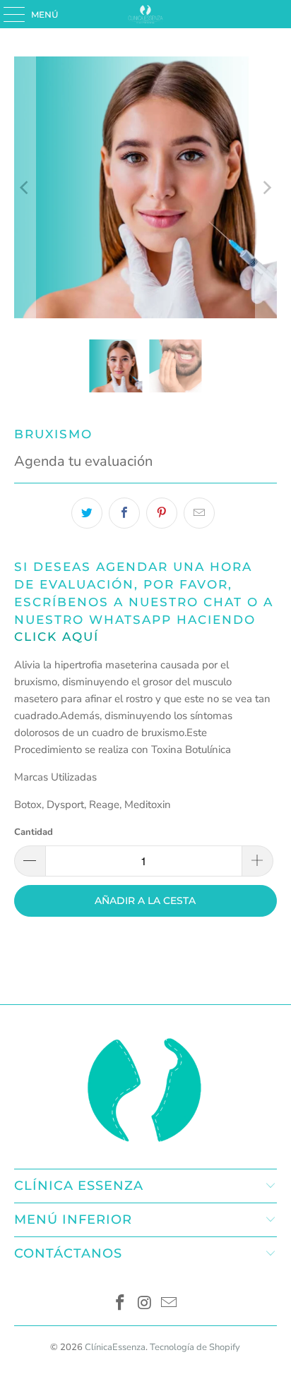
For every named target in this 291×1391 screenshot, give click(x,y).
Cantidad (33, 832)
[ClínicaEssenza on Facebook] (120, 1304)
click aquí (56, 637)
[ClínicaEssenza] (145, 14)
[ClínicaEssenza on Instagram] (144, 1304)
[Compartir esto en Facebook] (124, 513)
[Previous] (24, 187)
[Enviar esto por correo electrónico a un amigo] (199, 513)
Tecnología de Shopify (195, 1347)
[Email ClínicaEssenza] (169, 1304)
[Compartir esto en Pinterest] (161, 513)
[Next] (266, 187)
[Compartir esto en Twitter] (86, 513)
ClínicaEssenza (115, 1347)
